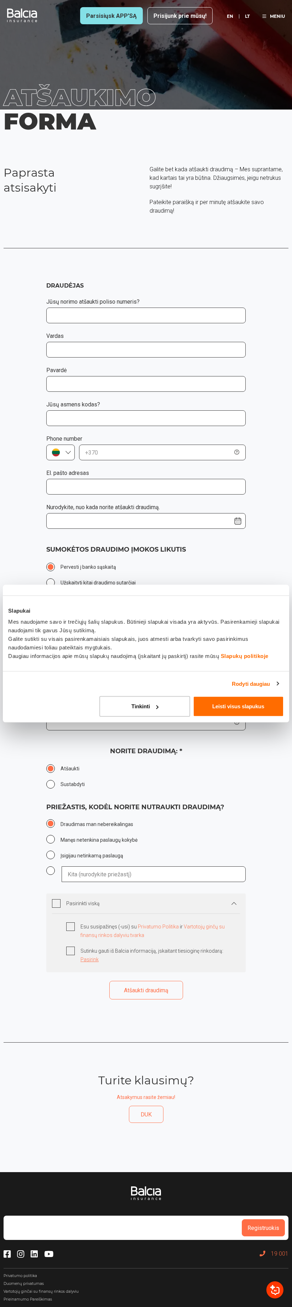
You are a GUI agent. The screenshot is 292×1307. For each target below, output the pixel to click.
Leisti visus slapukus (238, 706)
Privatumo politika (20, 1275)
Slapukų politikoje (244, 656)
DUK (146, 1114)
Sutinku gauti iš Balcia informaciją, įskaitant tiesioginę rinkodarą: (151, 955)
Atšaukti (70, 768)
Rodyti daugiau (251, 683)
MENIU (277, 16)
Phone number (64, 438)
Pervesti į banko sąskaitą (88, 567)
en (230, 16)
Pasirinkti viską (83, 903)
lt (247, 16)
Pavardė (56, 370)
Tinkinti (140, 706)
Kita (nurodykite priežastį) (54, 871)
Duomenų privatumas (24, 1283)
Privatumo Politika (159, 926)
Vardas (55, 336)
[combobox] (60, 452)
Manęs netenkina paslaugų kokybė (99, 840)
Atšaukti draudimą (146, 990)
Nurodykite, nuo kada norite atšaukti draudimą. (103, 507)
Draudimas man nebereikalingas (97, 824)
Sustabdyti (73, 784)
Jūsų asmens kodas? (73, 404)
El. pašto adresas (67, 473)
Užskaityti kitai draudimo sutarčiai (98, 583)
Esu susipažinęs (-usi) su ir (152, 931)
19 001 (279, 1253)
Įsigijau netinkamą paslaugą (92, 855)
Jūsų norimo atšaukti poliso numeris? (93, 301)
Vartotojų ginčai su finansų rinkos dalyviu (41, 1291)
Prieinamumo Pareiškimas (28, 1299)
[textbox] (60, 452)
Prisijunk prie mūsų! (180, 15)
